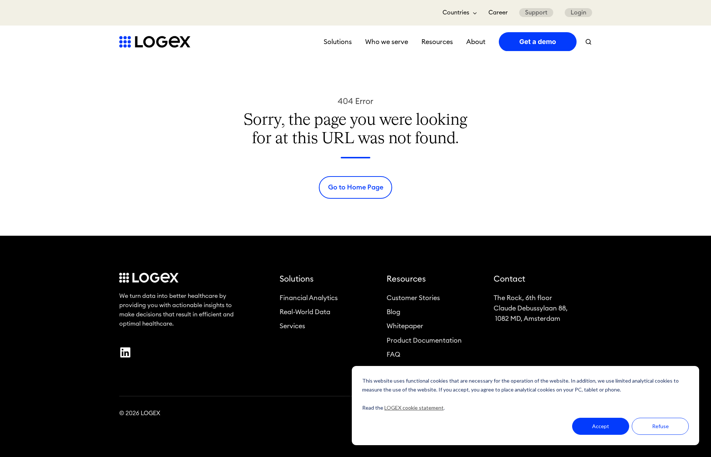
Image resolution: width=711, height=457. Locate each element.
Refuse (660, 426)
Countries (456, 13)
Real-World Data (305, 312)
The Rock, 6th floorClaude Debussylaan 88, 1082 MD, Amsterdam (531, 308)
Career (498, 13)
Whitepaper (405, 326)
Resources (437, 41)
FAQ (393, 354)
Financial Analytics (309, 298)
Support (536, 13)
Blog (393, 312)
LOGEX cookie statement (414, 407)
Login (578, 13)
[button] (588, 42)
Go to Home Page (355, 187)
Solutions (338, 41)
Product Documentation (424, 340)
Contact (509, 279)
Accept (600, 426)
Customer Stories (413, 298)
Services (292, 326)
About (475, 41)
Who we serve (386, 41)
